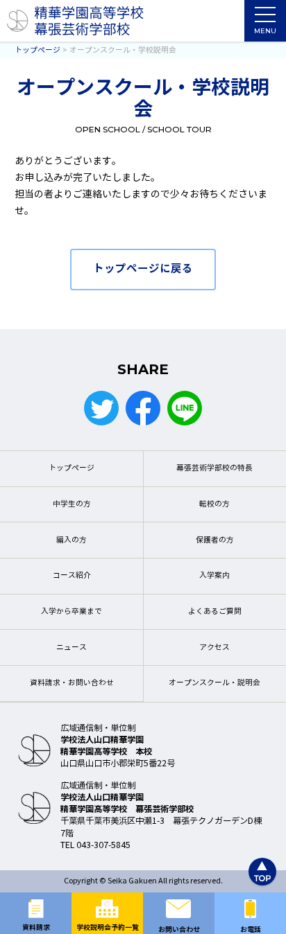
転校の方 (214, 504)
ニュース (71, 647)
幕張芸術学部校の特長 (214, 468)
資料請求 (36, 927)
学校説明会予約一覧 (107, 927)
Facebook (143, 408)
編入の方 (71, 540)
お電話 (250, 929)
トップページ (71, 468)
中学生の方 (72, 504)
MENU (265, 30)
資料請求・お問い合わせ (72, 682)
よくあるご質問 (215, 611)
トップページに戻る (143, 268)
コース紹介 (72, 575)
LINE (184, 408)
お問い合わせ (179, 929)
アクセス (214, 647)
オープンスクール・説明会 (214, 682)
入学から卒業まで (71, 611)
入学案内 (214, 575)
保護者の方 (215, 540)
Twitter (101, 408)
